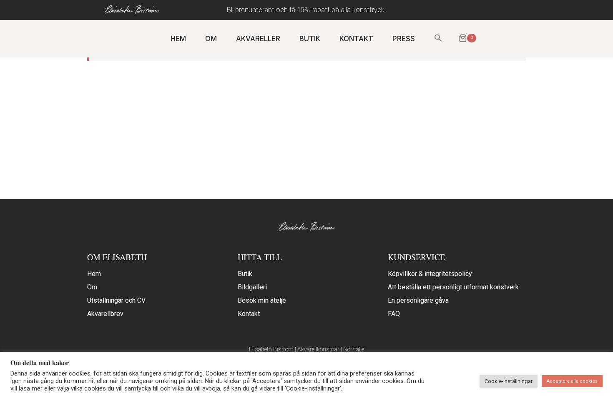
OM (211, 39)
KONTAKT (356, 39)
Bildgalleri (252, 287)
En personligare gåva (418, 300)
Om (92, 287)
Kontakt (249, 314)
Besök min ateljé (262, 300)
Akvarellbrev (105, 314)
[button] (438, 38)
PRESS (403, 39)
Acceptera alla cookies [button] (572, 381)
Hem (94, 274)
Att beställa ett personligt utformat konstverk (453, 287)
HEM (178, 39)
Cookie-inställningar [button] (509, 381)
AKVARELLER (258, 39)
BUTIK (309, 39)
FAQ (394, 314)
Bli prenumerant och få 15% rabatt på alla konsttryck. (306, 10)
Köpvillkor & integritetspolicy (430, 274)
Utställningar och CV (116, 300)
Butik (245, 274)
